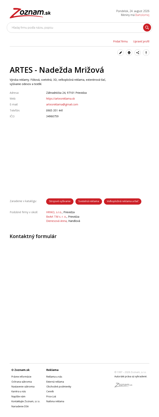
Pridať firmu (120, 41)
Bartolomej (142, 15)
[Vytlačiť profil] (129, 52)
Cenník (50, 391)
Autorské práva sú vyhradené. (130, 376)
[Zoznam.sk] (124, 386)
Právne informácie (21, 376)
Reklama (52, 370)
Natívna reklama (55, 401)
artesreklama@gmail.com (62, 104)
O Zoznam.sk (20, 370)
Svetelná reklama (88, 201)
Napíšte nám (18, 396)
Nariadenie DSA (20, 406)
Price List (51, 396)
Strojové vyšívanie (60, 201)
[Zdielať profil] (137, 52)
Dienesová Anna (56, 221)
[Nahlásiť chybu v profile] (146, 52)
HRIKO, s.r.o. (54, 212)
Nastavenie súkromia (23, 386)
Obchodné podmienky (58, 386)
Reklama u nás (54, 376)
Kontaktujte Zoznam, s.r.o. (25, 401)
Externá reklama (55, 381)
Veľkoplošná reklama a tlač (122, 201)
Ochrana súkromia (21, 381)
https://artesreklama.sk (60, 98)
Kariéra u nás (18, 391)
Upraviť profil (141, 41)
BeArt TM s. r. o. (56, 216)
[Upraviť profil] (120, 52)
